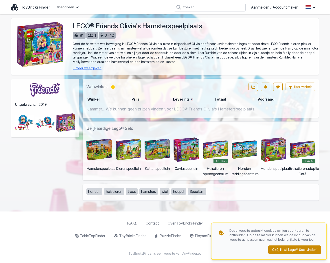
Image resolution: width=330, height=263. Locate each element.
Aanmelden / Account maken (274, 7)
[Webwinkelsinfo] (112, 87)
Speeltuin (197, 191)
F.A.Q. (132, 223)
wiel (164, 191)
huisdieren (114, 191)
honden (94, 191)
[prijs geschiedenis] (253, 87)
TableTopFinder (92, 236)
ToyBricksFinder (132, 236)
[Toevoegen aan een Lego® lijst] (278, 87)
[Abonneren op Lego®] (265, 87)
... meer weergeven (87, 68)
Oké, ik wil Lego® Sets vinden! (294, 250)
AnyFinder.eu (192, 253)
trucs (132, 191)
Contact (152, 223)
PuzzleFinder (170, 236)
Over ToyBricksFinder (185, 223)
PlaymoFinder (206, 236)
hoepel (178, 191)
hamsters (148, 191)
